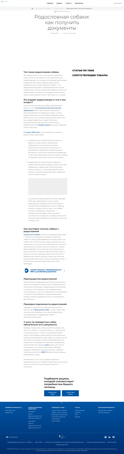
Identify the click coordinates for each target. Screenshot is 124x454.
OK (105, 437)
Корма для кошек (70, 393)
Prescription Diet (10, 410)
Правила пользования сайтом (96, 442)
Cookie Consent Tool (62, 444)
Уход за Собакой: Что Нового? (43, 8)
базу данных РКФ (41, 310)
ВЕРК (44, 352)
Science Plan (9, 412)
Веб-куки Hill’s (112, 442)
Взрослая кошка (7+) (34, 428)
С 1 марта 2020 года (32, 132)
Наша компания (80, 410)
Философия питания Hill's (60, 414)
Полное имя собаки (32, 235)
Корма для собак (52, 393)
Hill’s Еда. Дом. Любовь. (105, 410)
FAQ (76, 414)
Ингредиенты (56, 419)
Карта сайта (38, 442)
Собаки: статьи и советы (59, 412)
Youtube (113, 437)
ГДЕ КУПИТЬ (118, 3)
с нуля (46, 345)
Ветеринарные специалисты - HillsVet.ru (20, 442)
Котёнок (30, 423)
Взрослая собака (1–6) (35, 416)
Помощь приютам (103, 412)
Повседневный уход (58, 8)
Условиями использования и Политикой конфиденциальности (64, 442)
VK (109, 437)
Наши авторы (56, 421)
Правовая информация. (81, 450)
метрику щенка (44, 125)
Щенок (30, 414)
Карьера (77, 417)
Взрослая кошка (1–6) (34, 425)
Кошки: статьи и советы (59, 410)
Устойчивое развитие (58, 417)
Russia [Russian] (13, 437)
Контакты (78, 412)
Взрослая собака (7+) (34, 418)
